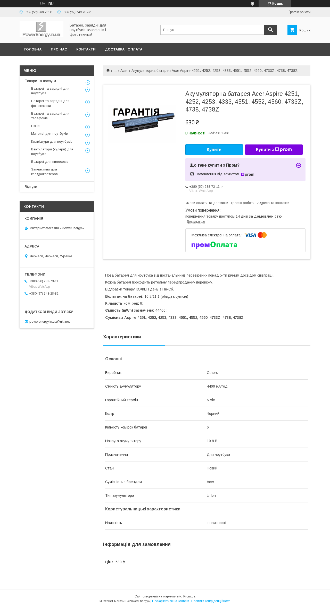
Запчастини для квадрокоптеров (44, 171)
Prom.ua (189, 596)
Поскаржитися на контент (170, 601)
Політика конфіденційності (210, 601)
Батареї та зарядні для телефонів (50, 116)
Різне (35, 126)
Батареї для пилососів (49, 162)
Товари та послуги (40, 81)
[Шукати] (270, 30)
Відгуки (31, 187)
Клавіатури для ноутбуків (51, 141)
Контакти (86, 49)
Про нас (59, 49)
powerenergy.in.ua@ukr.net (49, 321)
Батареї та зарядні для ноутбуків (50, 91)
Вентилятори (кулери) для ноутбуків (52, 151)
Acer (124, 70)
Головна (33, 49)
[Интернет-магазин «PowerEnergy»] (41, 36)
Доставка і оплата (123, 49)
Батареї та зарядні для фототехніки (50, 103)
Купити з (265, 149)
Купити (214, 149)
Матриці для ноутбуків (49, 133)
